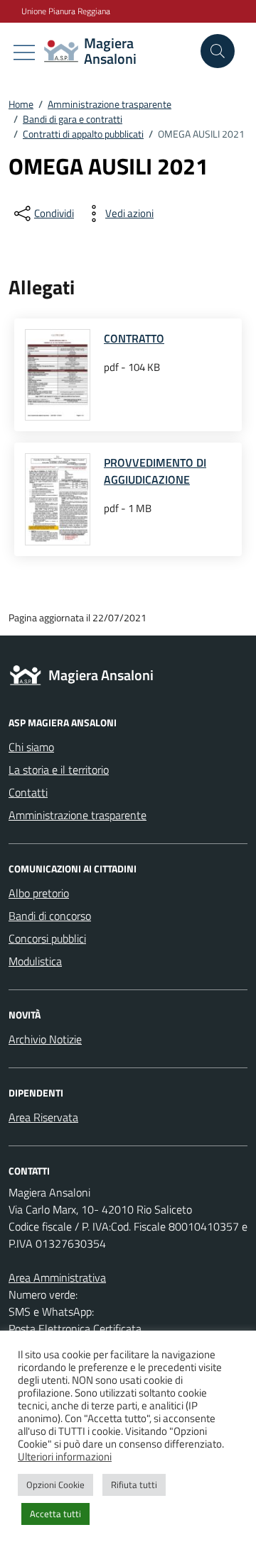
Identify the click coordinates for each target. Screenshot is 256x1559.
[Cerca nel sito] (218, 51)
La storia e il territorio (59, 769)
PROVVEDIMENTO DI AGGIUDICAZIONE (155, 471)
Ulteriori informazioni (65, 1456)
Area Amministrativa (57, 1277)
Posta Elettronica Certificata (75, 1328)
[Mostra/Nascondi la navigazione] (24, 52)
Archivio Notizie (45, 1039)
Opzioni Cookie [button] (55, 1484)
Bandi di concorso (50, 915)
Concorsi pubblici (47, 938)
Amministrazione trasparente (77, 814)
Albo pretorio (39, 892)
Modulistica (35, 961)
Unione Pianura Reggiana (65, 11)
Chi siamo (31, 746)
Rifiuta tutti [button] (134, 1484)
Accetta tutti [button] (55, 1514)
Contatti (28, 792)
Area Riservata (43, 1117)
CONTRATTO (134, 338)
